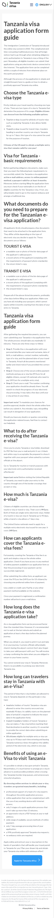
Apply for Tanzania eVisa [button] (25, 860)
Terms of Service (43, 908)
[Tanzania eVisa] (5, 5)
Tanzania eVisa (14, 5)
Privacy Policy (28, 908)
